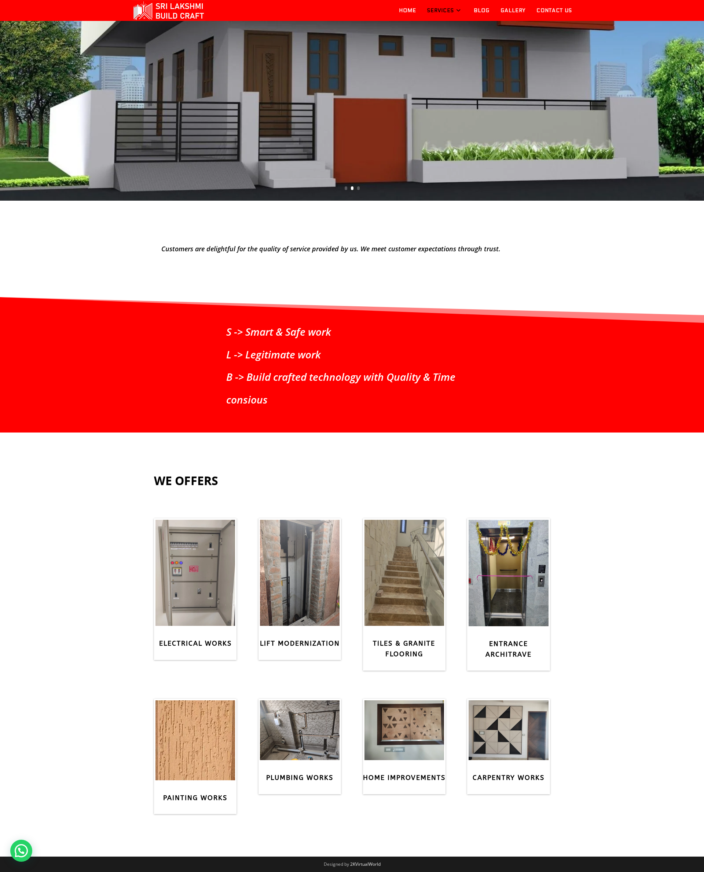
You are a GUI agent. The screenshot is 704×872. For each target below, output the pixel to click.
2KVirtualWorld (365, 864)
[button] (21, 851)
